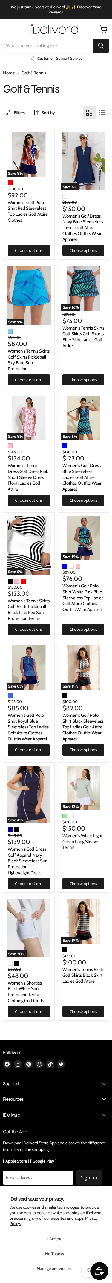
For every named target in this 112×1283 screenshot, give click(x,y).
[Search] (101, 46)
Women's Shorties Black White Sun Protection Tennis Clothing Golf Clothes (27, 991)
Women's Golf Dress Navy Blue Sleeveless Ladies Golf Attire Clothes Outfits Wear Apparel (82, 227)
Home (9, 73)
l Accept (54, 1238)
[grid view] (89, 112)
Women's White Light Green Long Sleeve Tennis (82, 841)
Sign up (89, 1177)
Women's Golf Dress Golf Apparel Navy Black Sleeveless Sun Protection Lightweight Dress (27, 860)
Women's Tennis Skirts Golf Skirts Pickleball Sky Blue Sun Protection (29, 359)
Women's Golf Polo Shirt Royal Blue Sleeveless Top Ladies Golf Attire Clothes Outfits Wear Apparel (28, 727)
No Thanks (54, 1253)
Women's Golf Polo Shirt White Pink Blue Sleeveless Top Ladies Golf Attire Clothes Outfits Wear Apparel (82, 597)
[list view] (102, 112)
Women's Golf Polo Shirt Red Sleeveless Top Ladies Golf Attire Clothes (28, 211)
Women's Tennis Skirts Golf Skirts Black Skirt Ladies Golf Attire (83, 975)
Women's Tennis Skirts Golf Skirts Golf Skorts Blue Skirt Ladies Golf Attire (83, 336)
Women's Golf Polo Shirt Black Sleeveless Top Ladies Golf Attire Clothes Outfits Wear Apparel (83, 727)
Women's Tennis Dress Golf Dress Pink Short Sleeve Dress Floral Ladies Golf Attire (28, 477)
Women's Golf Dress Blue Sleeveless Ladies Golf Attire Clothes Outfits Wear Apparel (82, 477)
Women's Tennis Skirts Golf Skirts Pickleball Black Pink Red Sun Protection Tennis (29, 609)
